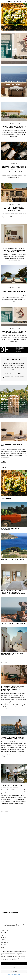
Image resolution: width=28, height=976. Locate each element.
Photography (5, 944)
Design (6, 392)
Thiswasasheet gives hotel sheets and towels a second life (12, 786)
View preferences (14, 971)
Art (2, 392)
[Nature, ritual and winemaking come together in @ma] (14, 865)
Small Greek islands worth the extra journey (13, 560)
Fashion (3, 937)
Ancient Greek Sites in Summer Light (13, 623)
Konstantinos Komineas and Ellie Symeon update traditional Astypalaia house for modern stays (13, 592)
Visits (2, 947)
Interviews (4, 946)
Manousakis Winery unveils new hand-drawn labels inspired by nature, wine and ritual (14, 167)
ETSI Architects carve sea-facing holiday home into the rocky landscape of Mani (14, 83)
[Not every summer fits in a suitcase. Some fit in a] (14, 879)
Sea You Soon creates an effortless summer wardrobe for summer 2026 (13, 738)
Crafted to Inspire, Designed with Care (12, 444)
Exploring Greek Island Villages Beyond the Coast (12, 654)
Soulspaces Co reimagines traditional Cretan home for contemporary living (14, 209)
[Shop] (23, 2)
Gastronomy (14, 163)
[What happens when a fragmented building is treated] (14, 851)
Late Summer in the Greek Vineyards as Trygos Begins (14, 16)
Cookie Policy (11, 974)
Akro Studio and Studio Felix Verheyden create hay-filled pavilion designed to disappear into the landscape (13, 397)
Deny (14, 967)
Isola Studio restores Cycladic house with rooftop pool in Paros (14, 50)
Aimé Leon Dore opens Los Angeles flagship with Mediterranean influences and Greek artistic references (12, 688)
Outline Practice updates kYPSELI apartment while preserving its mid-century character (14, 250)
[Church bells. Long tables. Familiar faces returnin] (14, 894)
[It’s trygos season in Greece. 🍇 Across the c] (14, 822)
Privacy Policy (17, 974)
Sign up (19, 373)
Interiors (17, 45)
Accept (14, 963)
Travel (14, 13)
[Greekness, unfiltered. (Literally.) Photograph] (14, 836)
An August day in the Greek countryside (10, 529)
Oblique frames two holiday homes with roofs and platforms (14, 127)
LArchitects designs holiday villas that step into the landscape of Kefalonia (14, 291)
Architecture (11, 45)
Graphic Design (5, 940)
